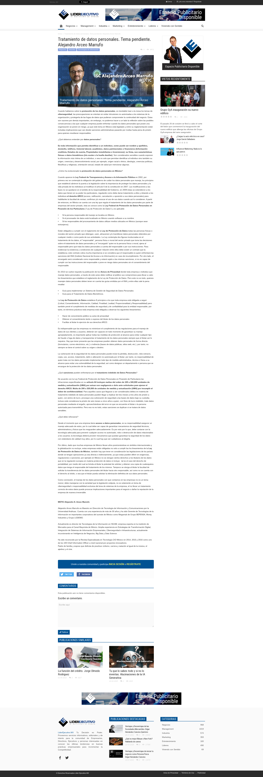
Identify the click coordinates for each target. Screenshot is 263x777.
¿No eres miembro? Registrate (189, 2)
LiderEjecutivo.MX (66, 732)
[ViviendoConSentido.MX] (76, 15)
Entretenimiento (134, 27)
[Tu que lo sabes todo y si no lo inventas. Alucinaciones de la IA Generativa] (131, 658)
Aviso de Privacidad (170, 773)
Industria (102, 27)
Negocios (69, 27)
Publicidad (201, 773)
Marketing (116, 27)
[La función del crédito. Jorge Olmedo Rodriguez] (80, 658)
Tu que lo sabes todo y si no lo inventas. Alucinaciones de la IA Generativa (127, 674)
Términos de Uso (187, 773)
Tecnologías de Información (88, 50)
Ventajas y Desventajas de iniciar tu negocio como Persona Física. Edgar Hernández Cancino (139, 754)
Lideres (151, 27)
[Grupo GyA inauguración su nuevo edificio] (182, 99)
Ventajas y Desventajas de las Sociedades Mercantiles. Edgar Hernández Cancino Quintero (137, 729)
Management (86, 27)
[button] (202, 25)
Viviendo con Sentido (171, 26)
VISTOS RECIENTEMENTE (176, 79)
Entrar (169, 2)
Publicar (64, 632)
